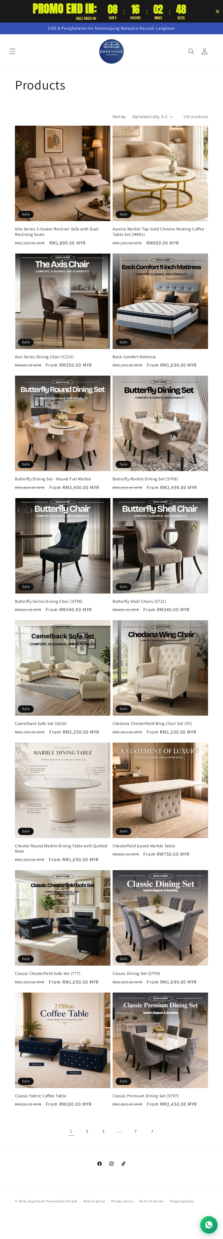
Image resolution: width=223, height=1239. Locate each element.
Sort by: (120, 116)
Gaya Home (36, 1201)
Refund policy (94, 1201)
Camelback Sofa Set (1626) (41, 723)
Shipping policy (181, 1201)
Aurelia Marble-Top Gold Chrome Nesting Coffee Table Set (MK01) (158, 231)
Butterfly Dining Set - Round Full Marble (53, 478)
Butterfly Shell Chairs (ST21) (139, 601)
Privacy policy (122, 1201)
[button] (12, 51)
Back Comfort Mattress (134, 356)
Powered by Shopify (62, 1201)
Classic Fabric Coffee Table (40, 1095)
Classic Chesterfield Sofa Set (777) (48, 973)
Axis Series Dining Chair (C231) (44, 356)
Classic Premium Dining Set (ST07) (146, 1095)
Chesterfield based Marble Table (144, 845)
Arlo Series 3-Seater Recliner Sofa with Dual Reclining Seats (57, 231)
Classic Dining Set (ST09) (136, 973)
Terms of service (151, 1201)
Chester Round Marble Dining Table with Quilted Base (61, 848)
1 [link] (71, 1131)
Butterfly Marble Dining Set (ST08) (145, 478)
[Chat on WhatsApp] (209, 1225)
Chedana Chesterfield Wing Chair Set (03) (152, 723)
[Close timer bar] (217, 11)
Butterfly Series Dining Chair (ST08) (49, 601)
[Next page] (151, 1131)
